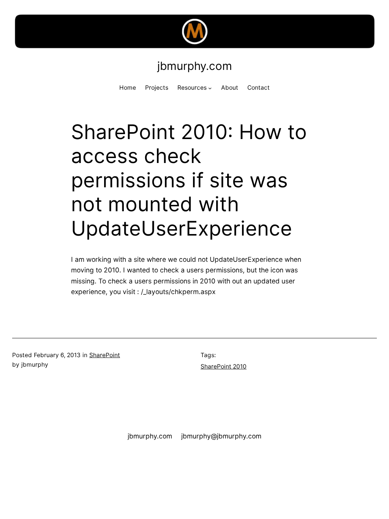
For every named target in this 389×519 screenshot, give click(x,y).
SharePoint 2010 (224, 366)
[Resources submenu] (210, 88)
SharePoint (104, 355)
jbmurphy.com (194, 66)
